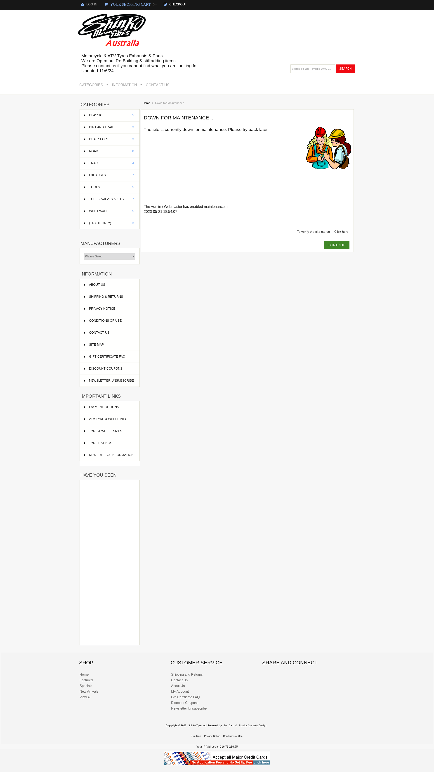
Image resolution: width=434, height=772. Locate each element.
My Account (180, 691)
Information (124, 85)
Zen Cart (229, 725)
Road (111, 151)
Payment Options (104, 407)
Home (146, 103)
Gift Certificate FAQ (107, 356)
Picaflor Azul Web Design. (253, 725)
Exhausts (111, 175)
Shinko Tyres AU (197, 725)
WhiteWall (111, 211)
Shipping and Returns (187, 674)
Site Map (96, 344)
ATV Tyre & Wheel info (108, 419)
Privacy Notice (102, 308)
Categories (91, 85)
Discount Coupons (105, 368)
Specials (86, 686)
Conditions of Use (105, 320)
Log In (91, 4)
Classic (111, 115)
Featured (86, 680)
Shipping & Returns (106, 296)
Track (111, 163)
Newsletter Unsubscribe (111, 380)
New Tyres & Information (111, 455)
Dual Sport (111, 139)
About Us (97, 284)
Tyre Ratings (100, 443)
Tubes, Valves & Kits (111, 199)
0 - (133, 4)
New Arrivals (89, 691)
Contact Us (158, 85)
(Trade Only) (111, 223)
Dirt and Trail (111, 127)
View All (85, 697)
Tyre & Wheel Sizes (105, 431)
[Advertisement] (110, 495)
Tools (111, 187)
